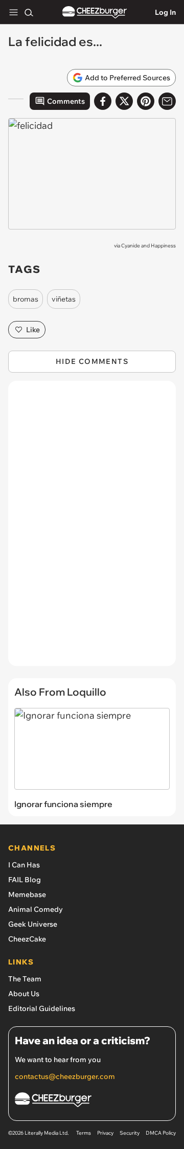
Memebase (27, 894)
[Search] (29, 12)
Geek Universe (32, 924)
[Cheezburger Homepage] (94, 12)
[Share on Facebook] (102, 101)
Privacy (105, 1133)
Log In (165, 12)
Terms (83, 1133)
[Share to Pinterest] (145, 101)
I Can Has (24, 864)
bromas (25, 299)
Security (130, 1133)
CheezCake (27, 939)
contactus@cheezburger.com (65, 1076)
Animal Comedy (35, 909)
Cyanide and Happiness (148, 245)
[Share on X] (124, 101)
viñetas (64, 299)
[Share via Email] (167, 101)
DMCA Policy (161, 1133)
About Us (23, 993)
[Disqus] (92, 528)
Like (33, 329)
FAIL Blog (24, 879)
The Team (24, 978)
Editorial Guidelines (41, 1008)
